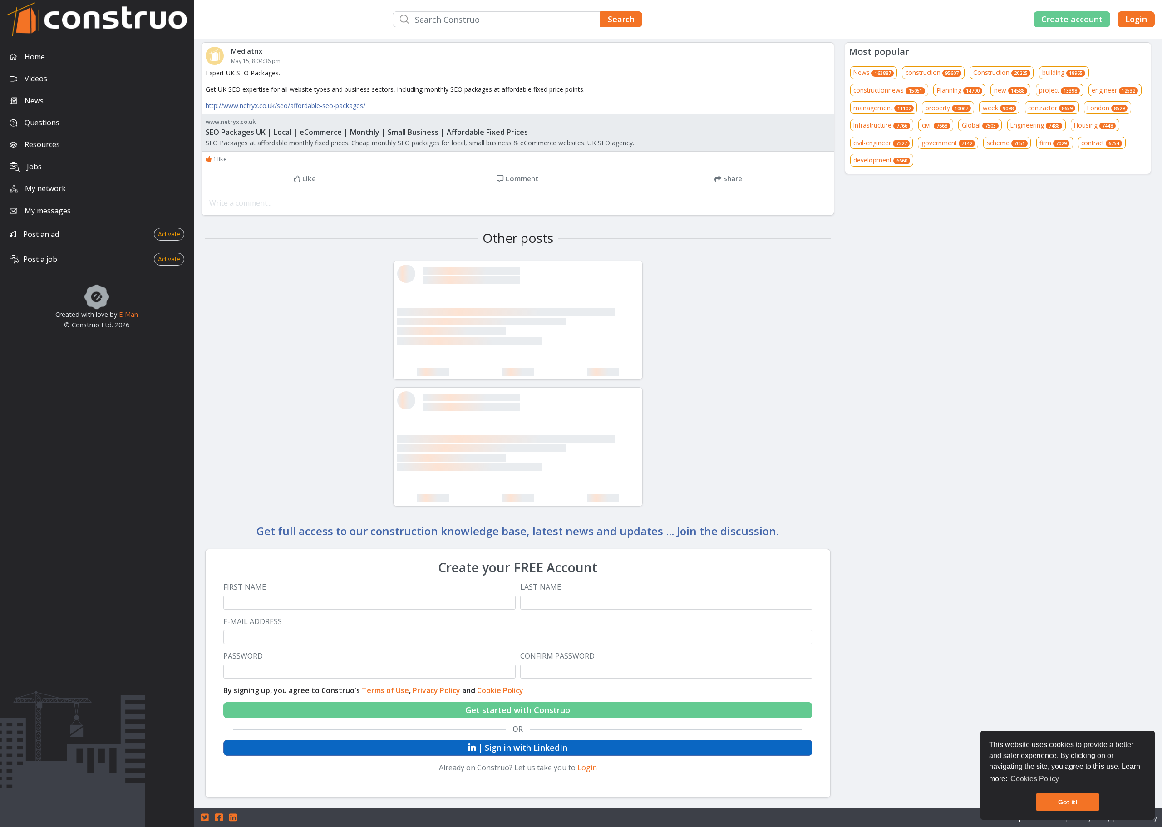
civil (934, 125)
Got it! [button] (1068, 802)
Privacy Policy (436, 690)
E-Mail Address (252, 621)
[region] (97, 433)
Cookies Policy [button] (1034, 779)
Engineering (1034, 125)
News (872, 72)
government (946, 142)
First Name (244, 587)
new (1009, 90)
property (947, 107)
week (998, 107)
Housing (1093, 125)
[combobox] (517, 19)
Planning (958, 90)
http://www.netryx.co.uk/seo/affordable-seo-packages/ (285, 105)
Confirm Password (557, 656)
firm (1053, 142)
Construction (1000, 72)
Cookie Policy (500, 690)
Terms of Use (385, 690)
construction (932, 72)
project (1058, 90)
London (1106, 107)
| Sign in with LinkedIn (521, 747)
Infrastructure (880, 125)
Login (1136, 19)
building (1062, 72)
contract (1100, 142)
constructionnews (887, 90)
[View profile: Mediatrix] (218, 56)
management (882, 107)
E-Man (128, 314)
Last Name (540, 587)
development (880, 160)
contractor (1050, 107)
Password (243, 656)
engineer (1113, 90)
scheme (1006, 142)
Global (979, 125)
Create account (1072, 19)
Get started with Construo (517, 709)
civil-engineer (879, 142)
